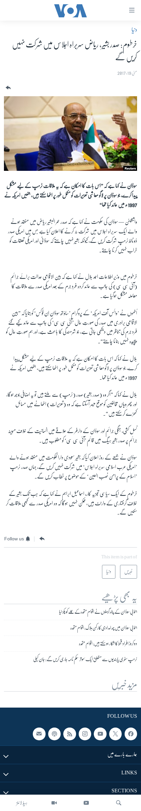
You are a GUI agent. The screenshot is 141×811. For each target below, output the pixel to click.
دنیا (134, 29)
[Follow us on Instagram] (85, 734)
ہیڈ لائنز (22, 803)
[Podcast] (54, 734)
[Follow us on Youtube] (100, 734)
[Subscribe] (39, 734)
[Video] (54, 803)
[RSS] (69, 734)
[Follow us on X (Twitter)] (115, 734)
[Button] (7, 88)
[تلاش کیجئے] (119, 803)
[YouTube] (86, 803)
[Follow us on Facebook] (131, 734)
